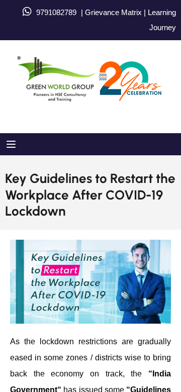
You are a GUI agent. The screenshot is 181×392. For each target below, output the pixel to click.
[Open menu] (12, 144)
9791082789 (56, 12)
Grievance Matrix (113, 12)
